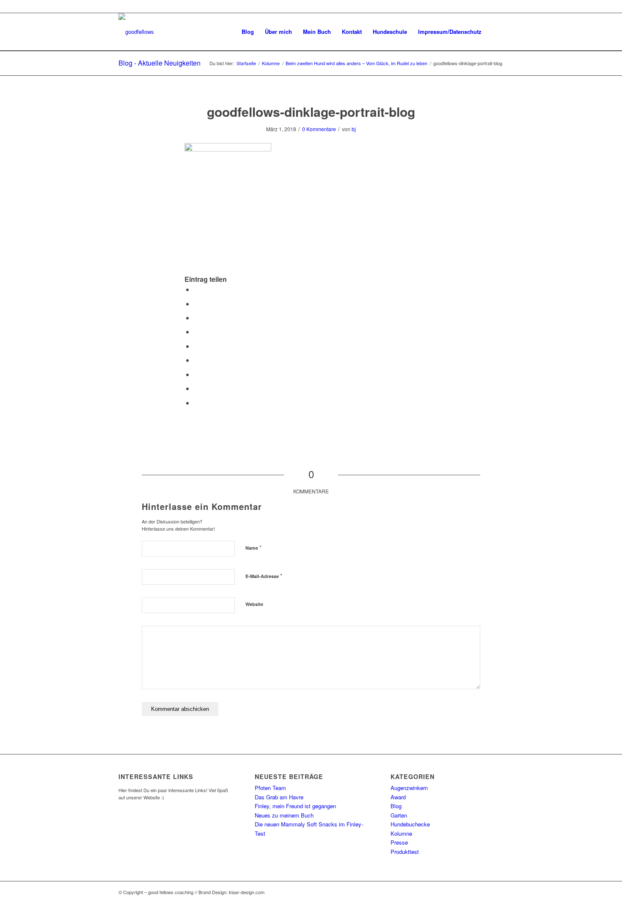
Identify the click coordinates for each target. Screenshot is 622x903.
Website (254, 604)
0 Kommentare (319, 128)
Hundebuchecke (410, 824)
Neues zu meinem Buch (284, 815)
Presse (399, 842)
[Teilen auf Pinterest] (196, 331)
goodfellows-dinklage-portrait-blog (311, 111)
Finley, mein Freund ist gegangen (295, 806)
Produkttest (405, 852)
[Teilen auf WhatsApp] (196, 317)
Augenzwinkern (409, 788)
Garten (399, 815)
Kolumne (401, 833)
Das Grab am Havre (279, 797)
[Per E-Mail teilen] (196, 402)
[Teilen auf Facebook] (196, 289)
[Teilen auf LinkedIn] (196, 345)
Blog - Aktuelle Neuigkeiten (159, 63)
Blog (396, 806)
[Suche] (495, 31)
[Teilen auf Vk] (196, 374)
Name (253, 547)
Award (398, 797)
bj (354, 128)
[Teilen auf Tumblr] (196, 359)
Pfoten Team (270, 788)
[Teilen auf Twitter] (196, 303)
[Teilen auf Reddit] (196, 388)
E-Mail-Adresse (263, 576)
